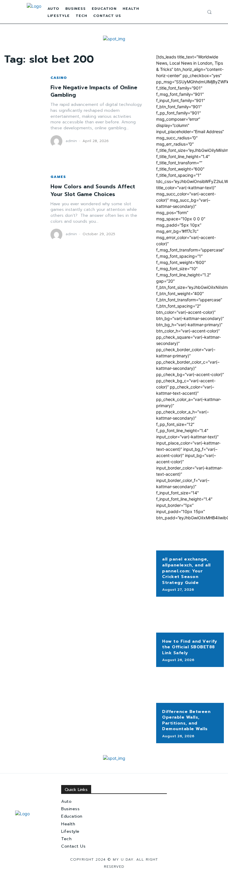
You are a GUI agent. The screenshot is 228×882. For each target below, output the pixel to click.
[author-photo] (57, 141)
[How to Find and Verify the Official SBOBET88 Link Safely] (190, 617)
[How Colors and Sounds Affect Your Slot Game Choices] (24, 208)
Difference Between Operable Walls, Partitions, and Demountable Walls (186, 720)
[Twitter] (198, 12)
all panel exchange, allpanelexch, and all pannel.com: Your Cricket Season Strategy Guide (186, 570)
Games (58, 177)
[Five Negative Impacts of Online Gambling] (24, 111)
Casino (58, 77)
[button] (209, 12)
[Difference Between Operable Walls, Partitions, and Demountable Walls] (190, 688)
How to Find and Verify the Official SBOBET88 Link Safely (189, 647)
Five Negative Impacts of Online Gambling (93, 91)
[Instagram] (192, 12)
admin (71, 141)
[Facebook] (186, 12)
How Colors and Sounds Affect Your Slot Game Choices (92, 190)
